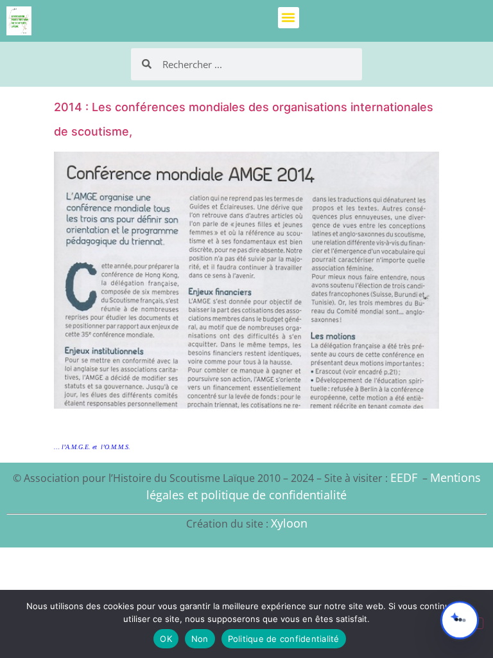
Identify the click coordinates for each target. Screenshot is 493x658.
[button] (288, 17)
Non (200, 639)
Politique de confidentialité (284, 639)
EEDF (403, 477)
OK (166, 639)
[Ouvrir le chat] (459, 620)
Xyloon (289, 523)
